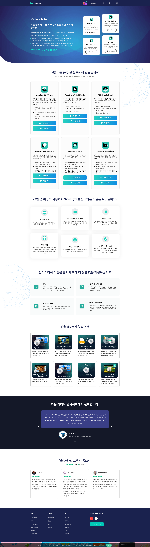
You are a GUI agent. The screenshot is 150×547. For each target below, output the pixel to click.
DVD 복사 (111, 42)
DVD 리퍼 (32, 521)
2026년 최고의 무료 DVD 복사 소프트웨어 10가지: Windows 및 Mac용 (108, 353)
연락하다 (50, 527)
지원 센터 (50, 521)
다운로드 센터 (51, 517)
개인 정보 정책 (68, 524)
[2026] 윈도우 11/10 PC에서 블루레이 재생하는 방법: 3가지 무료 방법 (63, 353)
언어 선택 (67, 533)
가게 (102, 3)
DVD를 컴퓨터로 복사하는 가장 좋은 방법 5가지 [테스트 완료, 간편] (40, 353)
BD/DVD (93, 3)
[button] (39, 426)
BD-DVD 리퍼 (91, 23)
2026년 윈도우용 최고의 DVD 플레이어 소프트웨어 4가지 (40, 381)
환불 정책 (67, 527)
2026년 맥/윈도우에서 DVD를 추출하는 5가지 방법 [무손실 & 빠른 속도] (109, 381)
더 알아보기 (46, 123)
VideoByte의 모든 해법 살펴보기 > (44, 50)
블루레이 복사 (33, 533)
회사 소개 (67, 517)
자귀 (66, 530)
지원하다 (116, 3)
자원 (109, 3)
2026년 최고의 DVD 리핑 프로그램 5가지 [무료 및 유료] (86, 381)
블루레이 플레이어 (110, 21)
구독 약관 (67, 521)
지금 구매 (46, 128)
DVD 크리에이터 (91, 44)
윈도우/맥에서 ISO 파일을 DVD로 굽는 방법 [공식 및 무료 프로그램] (86, 353)
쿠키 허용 (109, 545)
